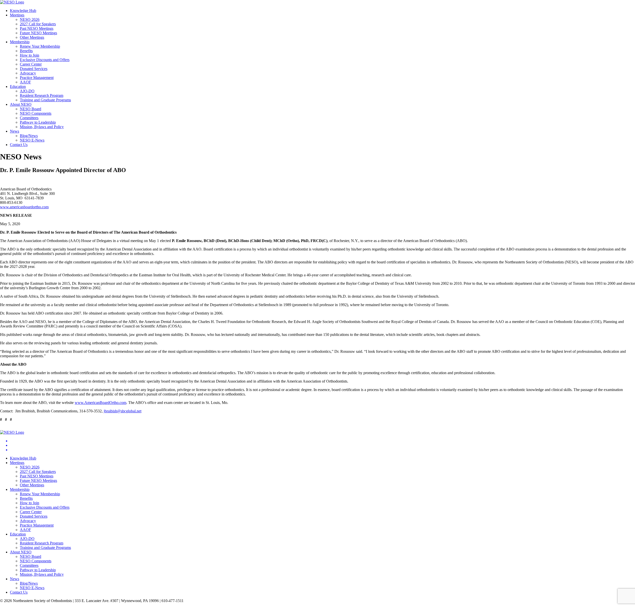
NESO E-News (32, 140)
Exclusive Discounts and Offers (44, 60)
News (14, 131)
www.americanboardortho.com (24, 207)
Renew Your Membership (40, 46)
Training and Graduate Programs (45, 100)
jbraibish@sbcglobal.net (122, 411)
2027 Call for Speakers (38, 24)
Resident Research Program (41, 95)
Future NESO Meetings (38, 33)
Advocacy (28, 73)
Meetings (17, 15)
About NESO (21, 104)
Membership (20, 42)
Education (18, 86)
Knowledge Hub (23, 10)
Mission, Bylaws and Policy (42, 127)
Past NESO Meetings (36, 28)
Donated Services (33, 69)
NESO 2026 (29, 19)
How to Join (29, 55)
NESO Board (30, 109)
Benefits (26, 51)
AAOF (25, 82)
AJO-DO (27, 91)
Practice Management (37, 77)
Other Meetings (32, 37)
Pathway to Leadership (38, 122)
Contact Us (19, 145)
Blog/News (29, 136)
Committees (29, 118)
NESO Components (35, 113)
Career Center (31, 64)
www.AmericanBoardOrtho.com (100, 402)
